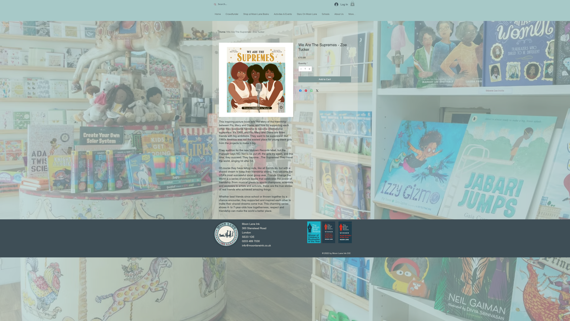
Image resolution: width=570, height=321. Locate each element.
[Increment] (310, 68)
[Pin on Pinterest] (306, 90)
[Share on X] (317, 90)
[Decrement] (301, 68)
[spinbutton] (305, 68)
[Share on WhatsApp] (311, 90)
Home (222, 31)
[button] (352, 3)
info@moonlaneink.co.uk (256, 245)
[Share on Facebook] (300, 90)
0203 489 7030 (251, 241)
